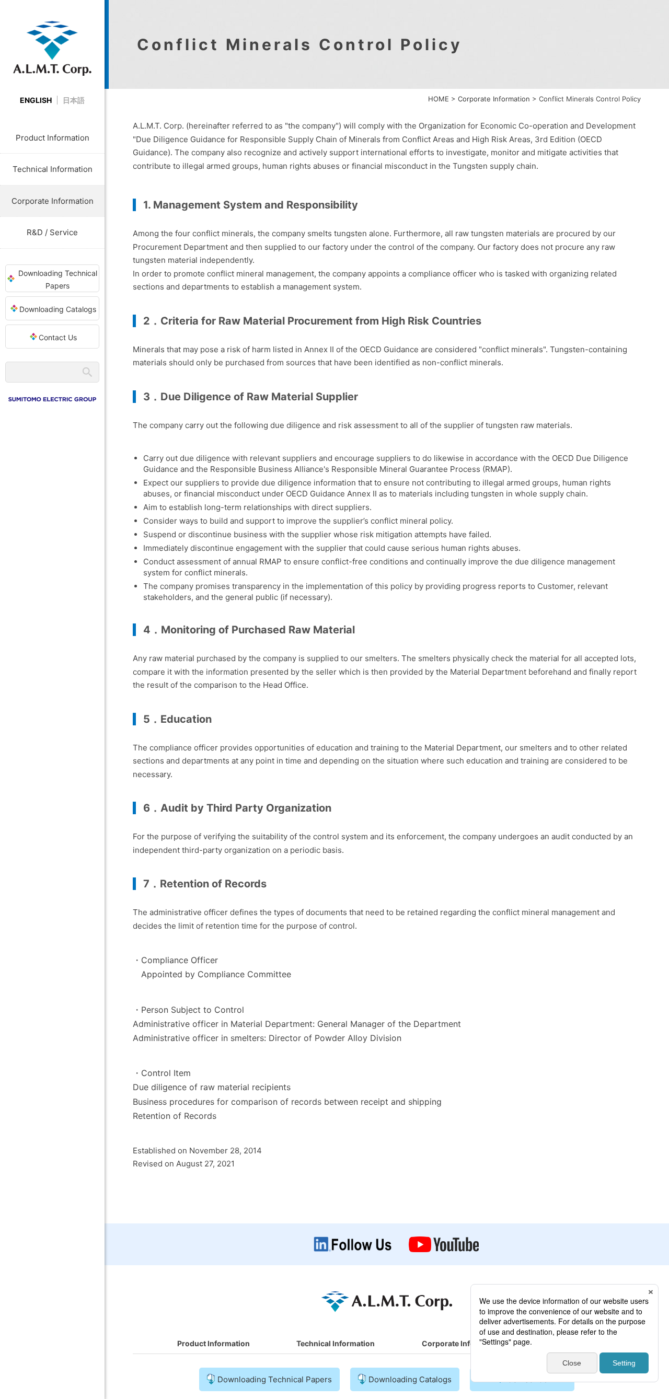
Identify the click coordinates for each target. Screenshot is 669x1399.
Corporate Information (52, 201)
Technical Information (53, 169)
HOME (438, 99)
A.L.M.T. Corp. (52, 48)
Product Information (52, 138)
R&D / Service (52, 232)
